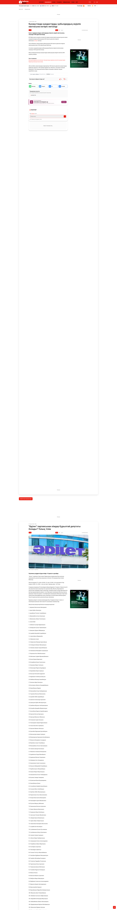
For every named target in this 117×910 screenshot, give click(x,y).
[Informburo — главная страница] (24, 2)
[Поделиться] (114, 907)
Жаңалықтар (27, 9)
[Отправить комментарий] (65, 116)
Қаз (56, 30)
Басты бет (21, 9)
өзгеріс (36, 40)
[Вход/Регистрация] (94, 2)
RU (97, 2)
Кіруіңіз (32, 113)
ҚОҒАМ (53, 2)
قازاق (62, 30)
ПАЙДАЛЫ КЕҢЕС (66, 2)
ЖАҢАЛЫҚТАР (48, 2)
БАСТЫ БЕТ (41, 2)
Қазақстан (33, 95)
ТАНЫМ (72, 2)
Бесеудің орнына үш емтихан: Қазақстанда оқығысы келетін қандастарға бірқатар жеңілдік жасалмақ (47, 60)
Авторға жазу (85, 30)
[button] (93, 6)
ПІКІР (77, 2)
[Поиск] (92, 2)
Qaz (59, 30)
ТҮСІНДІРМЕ (59, 2)
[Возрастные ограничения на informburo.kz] (89, 2)
